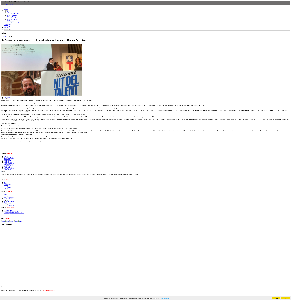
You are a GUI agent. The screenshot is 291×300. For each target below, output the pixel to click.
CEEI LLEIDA (16, 13)
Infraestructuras (9, 158)
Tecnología (8, 162)
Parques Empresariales (12, 15)
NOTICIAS (3, 36)
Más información (164, 298)
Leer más (3, 176)
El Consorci (8, 157)
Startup (8, 11)
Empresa (6, 9)
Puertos (8, 20)
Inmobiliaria (7, 165)
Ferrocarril (8, 159)
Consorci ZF (16, 22)
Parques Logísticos (11, 16)
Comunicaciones (9, 163)
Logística (7, 160)
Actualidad (8, 156)
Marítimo (7, 159)
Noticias (6, 25)
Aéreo (6, 161)
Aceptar (276, 298)
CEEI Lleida (7, 97)
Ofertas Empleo (7, 24)
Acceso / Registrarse (8, 4)
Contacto (6, 27)
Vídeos (8, 25)
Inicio (5, 8)
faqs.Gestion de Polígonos (49, 290)
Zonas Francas (10, 21)
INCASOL (8, 169)
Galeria (8, 26)
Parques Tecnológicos (12, 19)
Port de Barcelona (9, 168)
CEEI (8, 12)
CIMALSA (15, 17)
